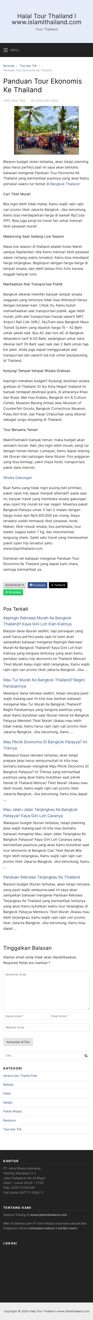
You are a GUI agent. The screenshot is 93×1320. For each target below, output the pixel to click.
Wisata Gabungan (17, 477)
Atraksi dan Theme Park (20, 1075)
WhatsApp (14, 592)
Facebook (38, 585)
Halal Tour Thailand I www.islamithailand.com (46, 19)
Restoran (9, 1120)
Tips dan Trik (28, 65)
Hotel (7, 1093)
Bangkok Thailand (65, 184)
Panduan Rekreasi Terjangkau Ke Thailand (41, 877)
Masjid (7, 1102)
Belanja (8, 1084)
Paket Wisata (12, 1111)
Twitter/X (59, 585)
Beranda (8, 65)
